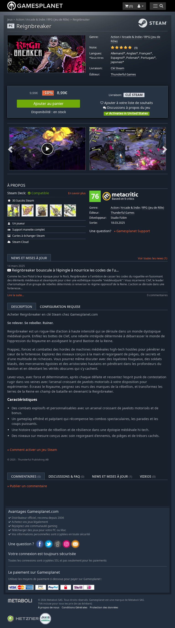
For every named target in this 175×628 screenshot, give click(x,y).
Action (20, 19)
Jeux (10, 19)
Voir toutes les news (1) (152, 258)
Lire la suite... (15, 295)
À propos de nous (48, 607)
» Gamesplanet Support (132, 231)
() (130, 6)
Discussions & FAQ (66, 476)
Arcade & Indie (35, 19)
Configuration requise (60, 306)
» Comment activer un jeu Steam (32, 449)
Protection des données (104, 607)
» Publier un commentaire (27, 486)
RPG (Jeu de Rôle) (58, 19)
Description (21, 306)
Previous (10, 149)
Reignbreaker (81, 19)
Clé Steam (117, 68)
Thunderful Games (123, 74)
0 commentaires (157, 295)
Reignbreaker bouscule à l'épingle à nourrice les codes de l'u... (65, 270)
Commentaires (26, 476)
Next (164, 149)
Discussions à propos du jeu (128, 107)
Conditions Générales (74, 607)
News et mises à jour (29, 258)
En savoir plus (77, 193)
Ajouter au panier (48, 103)
